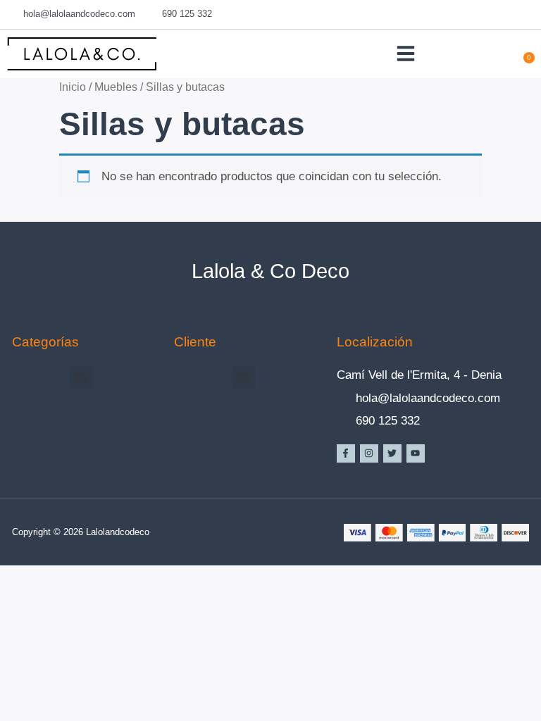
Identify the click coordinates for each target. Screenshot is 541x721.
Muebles (115, 87)
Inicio (72, 87)
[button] (406, 53)
